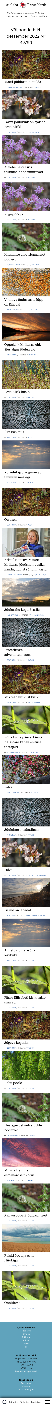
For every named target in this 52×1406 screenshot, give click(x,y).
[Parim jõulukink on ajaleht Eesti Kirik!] (26, 118)
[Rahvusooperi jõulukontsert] (26, 1211)
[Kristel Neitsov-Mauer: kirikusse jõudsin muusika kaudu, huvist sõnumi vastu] (26, 555)
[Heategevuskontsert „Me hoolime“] (26, 1121)
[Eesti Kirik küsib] (26, 388)
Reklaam (26, 1337)
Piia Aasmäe (12, 355)
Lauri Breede (13, 1135)
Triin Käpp (12, 702)
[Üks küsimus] (26, 428)
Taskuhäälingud (26, 1389)
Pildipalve (35, 792)
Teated (30, 132)
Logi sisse (36, 1402)
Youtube (26, 1386)
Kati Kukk (11, 1180)
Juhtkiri (33, 310)
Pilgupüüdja (13, 214)
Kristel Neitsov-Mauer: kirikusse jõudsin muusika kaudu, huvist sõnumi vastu (25, 564)
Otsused (10, 519)
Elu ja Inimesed (37, 615)
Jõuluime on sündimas (21, 830)
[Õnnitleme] (26, 1298)
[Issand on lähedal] (26, 906)
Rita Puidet (12, 482)
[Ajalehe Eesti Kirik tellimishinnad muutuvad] (26, 163)
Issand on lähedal (17, 910)
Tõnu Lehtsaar (14, 265)
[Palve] (26, 783)
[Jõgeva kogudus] (26, 1038)
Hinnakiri (26, 1334)
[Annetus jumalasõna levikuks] (26, 946)
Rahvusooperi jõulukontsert (25, 1215)
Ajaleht (12, 4)
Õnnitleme (12, 1303)
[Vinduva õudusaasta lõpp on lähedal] (26, 295)
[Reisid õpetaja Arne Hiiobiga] (26, 1251)
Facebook (26, 1383)
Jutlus (30, 835)
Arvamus (32, 355)
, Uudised (38, 132)
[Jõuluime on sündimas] (26, 825)
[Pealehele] (22, 7)
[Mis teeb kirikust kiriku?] (26, 693)
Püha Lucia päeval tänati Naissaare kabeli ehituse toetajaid (23, 742)
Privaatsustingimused (26, 1371)
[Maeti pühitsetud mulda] (26, 77)
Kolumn (35, 265)
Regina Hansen (13, 752)
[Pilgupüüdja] (26, 210)
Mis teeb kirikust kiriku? (23, 697)
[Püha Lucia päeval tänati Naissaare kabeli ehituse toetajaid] (26, 733)
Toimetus (26, 1330)
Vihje (26, 1343)
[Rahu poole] (26, 1079)
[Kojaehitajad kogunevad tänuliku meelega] (26, 468)
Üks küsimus (14, 432)
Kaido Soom (12, 310)
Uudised (37, 87)
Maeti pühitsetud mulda (22, 82)
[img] (47, 1402)
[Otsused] (26, 515)
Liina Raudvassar (15, 87)
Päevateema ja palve (36, 875)
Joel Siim (11, 915)
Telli (26, 1346)
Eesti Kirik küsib (17, 392)
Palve (8, 787)
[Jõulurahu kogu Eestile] (26, 605)
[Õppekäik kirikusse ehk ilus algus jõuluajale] (26, 340)
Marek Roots (13, 792)
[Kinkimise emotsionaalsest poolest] (26, 250)
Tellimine (24, 1402)
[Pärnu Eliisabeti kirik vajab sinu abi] (26, 993)
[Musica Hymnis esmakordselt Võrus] (26, 1166)
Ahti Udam (12, 835)
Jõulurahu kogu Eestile (22, 610)
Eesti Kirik (36, 4)
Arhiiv (26, 1340)
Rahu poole (13, 1083)
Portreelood (40, 575)
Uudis (29, 437)
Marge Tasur (13, 615)
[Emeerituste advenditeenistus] (26, 646)
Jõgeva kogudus (16, 1043)
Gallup (30, 397)
